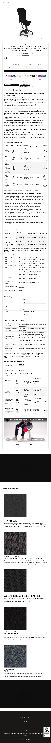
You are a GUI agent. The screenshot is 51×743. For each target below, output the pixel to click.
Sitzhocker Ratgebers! (13, 223)
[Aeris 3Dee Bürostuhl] (18, 382)
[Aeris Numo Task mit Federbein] (18, 401)
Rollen (39, 64)
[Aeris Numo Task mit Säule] (18, 410)
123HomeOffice (25, 717)
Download (21, 364)
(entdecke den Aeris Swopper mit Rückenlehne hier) (34, 302)
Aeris (25, 44)
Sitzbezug (16, 64)
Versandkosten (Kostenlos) (28, 55)
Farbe (30, 64)
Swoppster (22, 340)
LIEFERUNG (25, 721)
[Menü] (49, 727)
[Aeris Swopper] (18, 391)
